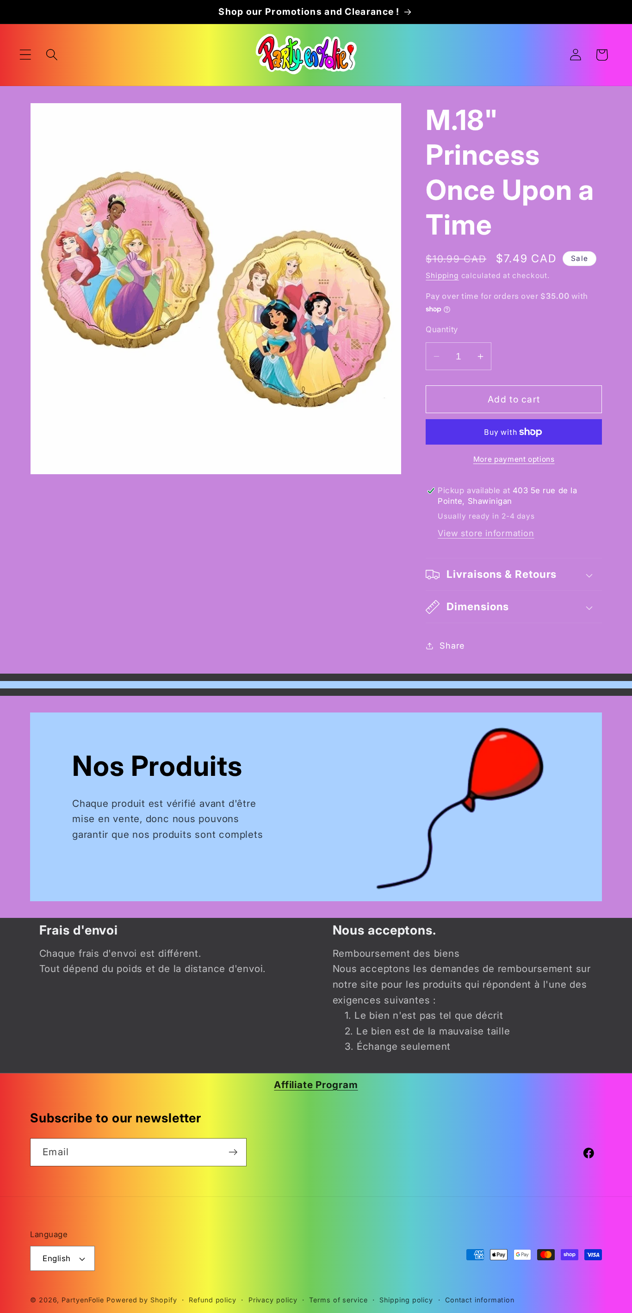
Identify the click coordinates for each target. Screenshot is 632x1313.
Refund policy (212, 1300)
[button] (25, 55)
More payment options (514, 459)
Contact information (479, 1300)
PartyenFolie (83, 1300)
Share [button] (452, 645)
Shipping (442, 275)
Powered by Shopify (141, 1300)
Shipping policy (406, 1300)
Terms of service (338, 1300)
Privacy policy (272, 1300)
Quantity (442, 329)
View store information (486, 533)
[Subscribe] (233, 1152)
